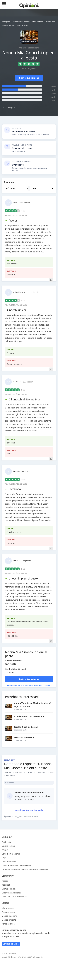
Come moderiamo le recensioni (16, 865)
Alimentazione (37, 22)
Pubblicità (6, 842)
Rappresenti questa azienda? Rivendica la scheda (29, 685)
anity (15, 203)
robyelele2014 (19, 292)
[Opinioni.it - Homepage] (29, 4)
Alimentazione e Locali (21, 22)
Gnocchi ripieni (16, 310)
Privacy (5, 849)
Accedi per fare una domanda (29, 810)
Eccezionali (15, 489)
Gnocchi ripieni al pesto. (23, 578)
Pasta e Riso (50, 22)
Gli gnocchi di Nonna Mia (24, 399)
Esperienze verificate (11, 892)
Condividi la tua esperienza (14, 896)
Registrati (6, 884)
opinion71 (17, 381)
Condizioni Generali (11, 853)
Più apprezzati (8, 911)
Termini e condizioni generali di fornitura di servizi (25, 869)
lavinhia (16, 471)
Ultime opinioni (9, 888)
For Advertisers (9, 861)
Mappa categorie (9, 915)
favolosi (13, 220)
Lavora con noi (8, 845)
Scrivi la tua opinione (29, 78)
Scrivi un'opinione (11, 944)
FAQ (4, 857)
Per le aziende (8, 923)
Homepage (6, 22)
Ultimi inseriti (8, 908)
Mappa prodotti (9, 919)
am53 (15, 560)
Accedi (54, 3)
